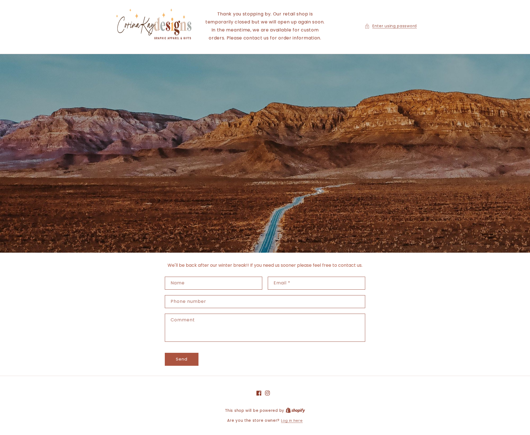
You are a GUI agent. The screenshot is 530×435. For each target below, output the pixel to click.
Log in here (292, 420)
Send (181, 359)
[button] (391, 26)
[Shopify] (295, 410)
